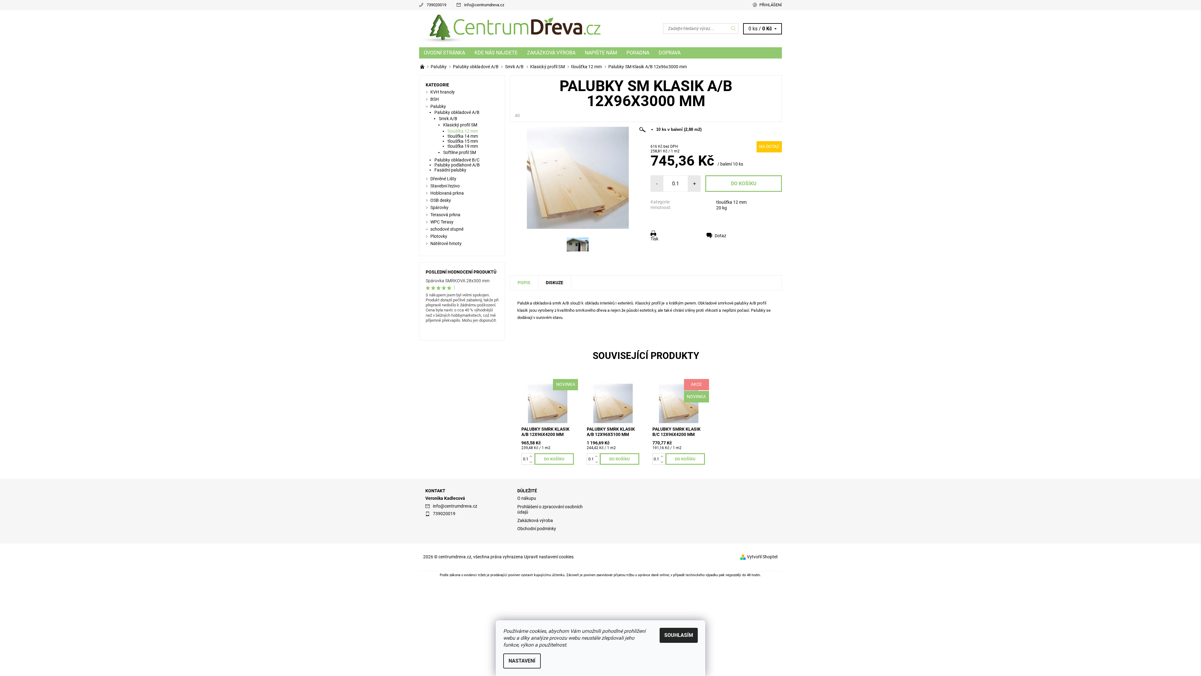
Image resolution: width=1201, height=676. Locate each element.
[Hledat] (733, 28)
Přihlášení (770, 5)
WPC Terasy (442, 221)
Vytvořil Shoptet (762, 556)
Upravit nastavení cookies (549, 556)
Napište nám (601, 53)
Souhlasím (678, 635)
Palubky (438, 106)
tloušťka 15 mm (463, 141)
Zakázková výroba (551, 53)
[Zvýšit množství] (532, 456)
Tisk (654, 238)
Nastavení (522, 661)
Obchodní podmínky (536, 528)
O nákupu (526, 498)
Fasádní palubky (450, 169)
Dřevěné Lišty (443, 178)
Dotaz (720, 235)
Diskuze (554, 282)
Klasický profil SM (460, 124)
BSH (434, 99)
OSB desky (440, 200)
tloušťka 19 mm (463, 146)
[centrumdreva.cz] (509, 28)
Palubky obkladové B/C (456, 159)
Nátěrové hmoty (446, 243)
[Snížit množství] (532, 462)
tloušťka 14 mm (463, 136)
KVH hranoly (442, 92)
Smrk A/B (448, 118)
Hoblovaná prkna (447, 193)
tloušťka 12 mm (731, 202)
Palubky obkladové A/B (456, 112)
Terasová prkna (445, 214)
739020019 (436, 5)
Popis (524, 282)
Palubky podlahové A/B (457, 164)
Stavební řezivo (445, 185)
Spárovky (439, 207)
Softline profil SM (459, 152)
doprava (670, 53)
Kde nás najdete (496, 53)
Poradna (637, 53)
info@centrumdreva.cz (484, 5)
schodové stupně (447, 229)
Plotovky (438, 236)
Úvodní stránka (444, 53)
